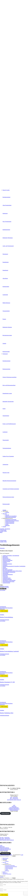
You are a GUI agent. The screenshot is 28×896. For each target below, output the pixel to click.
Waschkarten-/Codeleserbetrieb (9, 580)
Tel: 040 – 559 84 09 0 (4, 837)
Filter (1, 585)
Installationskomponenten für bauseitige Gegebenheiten (14, 566)
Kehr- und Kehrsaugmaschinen (9, 385)
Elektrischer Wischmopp (8, 237)
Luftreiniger (5, 431)
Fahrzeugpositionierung (7, 560)
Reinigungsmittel (6, 351)
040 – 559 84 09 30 (14, 798)
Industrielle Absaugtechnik (8, 401)
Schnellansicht (3, 606)
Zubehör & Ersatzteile (9, 521)
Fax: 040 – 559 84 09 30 (5, 838)
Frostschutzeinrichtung (7, 563)
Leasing (6, 524)
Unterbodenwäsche (7, 578)
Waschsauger (5, 254)
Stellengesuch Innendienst (10, 517)
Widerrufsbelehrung (14, 810)
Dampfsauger (5, 270)
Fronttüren (5, 562)
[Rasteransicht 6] (5, 589)
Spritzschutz (5, 575)
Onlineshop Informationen (14, 808)
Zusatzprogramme (6, 582)
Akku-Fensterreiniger (7, 205)
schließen (1, 876)
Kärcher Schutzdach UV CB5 (7, 682)
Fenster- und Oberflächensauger (9, 423)
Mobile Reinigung (6, 302)
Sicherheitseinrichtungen (8, 574)
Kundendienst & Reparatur (10, 519)
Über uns (7, 514)
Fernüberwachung (6, 561)
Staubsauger (5, 213)
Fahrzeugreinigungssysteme (8, 497)
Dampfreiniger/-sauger (7, 393)
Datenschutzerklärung (14, 807)
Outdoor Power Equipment (8, 456)
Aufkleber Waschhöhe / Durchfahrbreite (11, 555)
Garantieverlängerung (9, 523)
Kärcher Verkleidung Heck (6, 713)
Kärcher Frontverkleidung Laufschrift (9, 651)
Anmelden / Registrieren (7, 873)
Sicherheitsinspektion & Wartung (12, 520)
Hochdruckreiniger (6, 197)
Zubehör (4, 343)
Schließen (2, 614)
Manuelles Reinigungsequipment (9, 480)
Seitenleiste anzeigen (4, 586)
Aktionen (7, 512)
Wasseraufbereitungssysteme (8, 581)
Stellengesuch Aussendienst (11, 516)
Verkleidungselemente (7, 579)
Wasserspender (6, 440)
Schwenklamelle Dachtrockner (9, 572)
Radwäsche (5, 568)
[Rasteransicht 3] (0, 589)
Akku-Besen (5, 278)
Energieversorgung (6, 559)
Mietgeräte (7, 525)
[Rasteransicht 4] (2, 589)
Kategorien (2, 548)
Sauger (4, 408)
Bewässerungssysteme (7, 335)
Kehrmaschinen (6, 286)
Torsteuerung (5, 576)
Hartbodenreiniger (6, 229)
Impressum (14, 806)
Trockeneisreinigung (7, 448)
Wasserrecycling (6, 472)
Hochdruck (5, 565)
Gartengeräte (5, 294)
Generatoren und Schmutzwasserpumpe (11, 488)
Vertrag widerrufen (5, 813)
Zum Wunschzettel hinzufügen (6, 607)
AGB (14, 805)
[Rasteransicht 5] (4, 589)
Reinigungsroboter (6, 369)
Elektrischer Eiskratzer (7, 327)
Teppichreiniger (6, 415)
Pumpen (4, 319)
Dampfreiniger (6, 262)
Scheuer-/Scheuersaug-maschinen (9, 377)
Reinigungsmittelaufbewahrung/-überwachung (12, 570)
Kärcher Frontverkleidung (6, 617)
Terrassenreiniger (6, 310)
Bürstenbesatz (5, 557)
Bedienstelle (5, 556)
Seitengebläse (5, 573)
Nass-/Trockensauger (7, 221)
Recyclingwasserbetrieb (7, 569)
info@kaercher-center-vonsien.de (14, 799)
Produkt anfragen (4, 610)
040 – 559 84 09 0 (14, 797)
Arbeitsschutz (5, 464)
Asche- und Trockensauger (8, 245)
